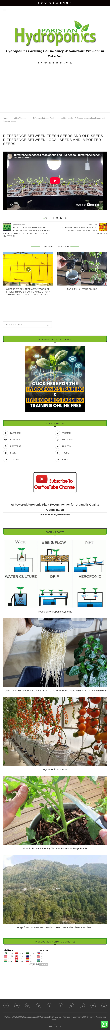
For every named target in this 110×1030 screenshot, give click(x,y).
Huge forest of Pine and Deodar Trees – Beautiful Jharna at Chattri (55, 927)
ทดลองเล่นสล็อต (10, 980)
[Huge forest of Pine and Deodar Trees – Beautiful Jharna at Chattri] (55, 856)
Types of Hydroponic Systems (55, 611)
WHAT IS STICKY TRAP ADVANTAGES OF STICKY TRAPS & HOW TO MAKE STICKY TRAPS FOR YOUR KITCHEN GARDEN (28, 292)
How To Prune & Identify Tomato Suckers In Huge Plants (55, 848)
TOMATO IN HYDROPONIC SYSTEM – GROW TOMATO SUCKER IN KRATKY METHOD (55, 690)
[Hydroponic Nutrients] (55, 698)
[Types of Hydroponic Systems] (55, 540)
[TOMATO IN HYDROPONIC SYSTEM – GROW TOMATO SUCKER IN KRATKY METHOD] (55, 619)
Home (5, 118)
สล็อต (5, 972)
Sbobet (6, 984)
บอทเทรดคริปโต (10, 968)
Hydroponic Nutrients (55, 769)
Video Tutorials (20, 118)
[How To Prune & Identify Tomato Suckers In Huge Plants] (55, 777)
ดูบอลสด (7, 976)
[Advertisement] (55, 91)
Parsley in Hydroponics (82, 289)
